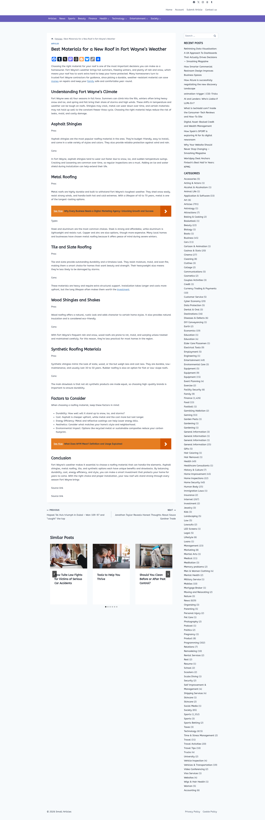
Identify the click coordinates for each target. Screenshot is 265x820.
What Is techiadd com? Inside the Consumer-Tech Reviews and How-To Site (200, 112)
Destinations (191, 313)
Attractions (190, 212)
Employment (191, 351)
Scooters (189, 672)
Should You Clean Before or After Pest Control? (152, 579)
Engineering (190, 355)
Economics (189, 330)
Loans (187, 541)
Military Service (192, 579)
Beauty (82, 18)
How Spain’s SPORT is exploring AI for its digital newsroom (198, 135)
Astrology (189, 208)
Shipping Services (193, 693)
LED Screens (190, 528)
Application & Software (197, 195)
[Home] (52, 39)
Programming (191, 642)
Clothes (188, 263)
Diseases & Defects (194, 318)
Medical (188, 558)
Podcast (188, 625)
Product (188, 638)
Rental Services (192, 655)
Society (188, 710)
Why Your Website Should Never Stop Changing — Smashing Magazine (198, 148)
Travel (187, 739)
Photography (191, 621)
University (189, 756)
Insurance (189, 495)
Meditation (190, 562)
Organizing (190, 604)
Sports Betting (192, 722)
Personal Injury (192, 613)
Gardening (189, 423)
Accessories (190, 179)
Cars (186, 242)
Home (169, 9)
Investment (190, 503)
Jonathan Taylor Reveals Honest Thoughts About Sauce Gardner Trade (145, 514)
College (188, 267)
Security (188, 680)
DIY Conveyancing (193, 322)
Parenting (189, 608)
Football (188, 406)
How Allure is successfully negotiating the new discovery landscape (200, 84)
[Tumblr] (212, 2)
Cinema (188, 254)
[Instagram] (203, 2)
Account (179, 9)
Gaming (188, 415)
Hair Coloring (191, 452)
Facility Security (192, 389)
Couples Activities (193, 280)
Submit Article (194, 9)
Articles (52, 18)
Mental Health (192, 575)
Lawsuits (189, 524)
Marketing (189, 550)
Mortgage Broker (193, 587)
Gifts (186, 448)
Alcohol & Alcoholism (196, 187)
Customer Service (193, 296)
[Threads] (207, 2)
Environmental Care (194, 364)
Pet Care (188, 617)
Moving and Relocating (196, 592)
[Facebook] (194, 2)
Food (186, 402)
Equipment (190, 368)
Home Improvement (195, 474)
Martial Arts (190, 554)
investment (123, 289)
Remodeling (190, 651)
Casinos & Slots (192, 250)
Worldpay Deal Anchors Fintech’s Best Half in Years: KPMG (199, 162)
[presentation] (68, 556)
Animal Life (190, 191)
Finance (93, 18)
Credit (187, 284)
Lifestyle (188, 537)
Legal (187, 533)
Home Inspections (193, 478)
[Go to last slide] (54, 574)
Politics (188, 630)
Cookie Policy (210, 811)
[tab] (105, 606)
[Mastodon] (216, 2)
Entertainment (192, 360)
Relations (189, 646)
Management (191, 545)
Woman (188, 786)
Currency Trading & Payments (200, 288)
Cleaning (189, 259)
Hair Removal (191, 457)
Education (189, 335)
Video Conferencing (194, 769)
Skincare (188, 697)
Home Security (192, 482)
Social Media (191, 706)
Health (187, 461)
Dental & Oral (191, 309)
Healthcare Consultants (197, 465)
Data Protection (192, 305)
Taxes (187, 727)
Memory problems (194, 566)
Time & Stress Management (199, 735)
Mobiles (188, 583)
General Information (195, 431)
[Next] (168, 574)
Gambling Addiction (195, 410)
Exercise (188, 385)
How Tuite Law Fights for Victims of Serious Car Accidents (68, 579)
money (55, 81)
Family (187, 393)
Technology (190, 731)
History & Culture (193, 469)
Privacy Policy (192, 811)
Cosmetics (189, 275)
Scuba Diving (191, 676)
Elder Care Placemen (195, 343)
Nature (187, 596)
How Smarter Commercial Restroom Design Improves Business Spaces (198, 70)
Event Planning (192, 381)
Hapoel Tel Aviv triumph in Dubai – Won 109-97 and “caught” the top (75, 514)
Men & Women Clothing (197, 571)
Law (186, 520)
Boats (187, 233)
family (90, 81)
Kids (186, 511)
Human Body (191, 486)
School (187, 667)
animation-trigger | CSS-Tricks (201, 93)
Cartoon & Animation (195, 246)
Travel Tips (190, 748)
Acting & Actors (192, 183)
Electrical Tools (192, 347)
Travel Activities (192, 743)
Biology (188, 229)
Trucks (187, 752)
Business (188, 237)
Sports (71, 18)
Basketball (190, 221)
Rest (186, 659)
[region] (36, 798)
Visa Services (191, 773)
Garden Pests (191, 419)
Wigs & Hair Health (194, 781)
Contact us (211, 9)
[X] (198, 2)
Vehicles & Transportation (198, 764)
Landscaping (191, 516)
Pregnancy (189, 634)
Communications (193, 271)
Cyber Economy (192, 301)
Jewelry (188, 507)
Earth (187, 326)
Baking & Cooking (193, 216)
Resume (188, 663)
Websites (189, 777)
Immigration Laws (194, 490)
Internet (188, 499)
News (62, 18)
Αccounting (190, 790)
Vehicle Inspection (194, 760)
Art (185, 200)
